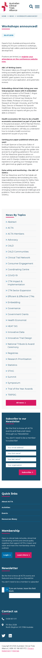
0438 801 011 (11, 619)
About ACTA (7, 502)
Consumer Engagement (20, 263)
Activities (6, 507)
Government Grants (18, 314)
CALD (11, 245)
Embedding (14, 302)
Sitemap (15, 651)
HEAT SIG (13, 326)
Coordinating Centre (18, 269)
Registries (13, 353)
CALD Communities (18, 251)
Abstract (12, 222)
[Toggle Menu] (37, 6)
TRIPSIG (12, 394)
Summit (12, 377)
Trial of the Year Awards (20, 389)
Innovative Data (16, 332)
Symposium (14, 383)
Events (5, 513)
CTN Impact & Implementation (16, 283)
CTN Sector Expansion (19, 290)
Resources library (9, 519)
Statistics (12, 365)
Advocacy (13, 239)
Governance (14, 308)
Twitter (3, 635)
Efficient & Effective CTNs (21, 296)
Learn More (22, 555)
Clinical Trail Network (19, 257)
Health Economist (17, 320)
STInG (11, 371)
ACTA (11, 228)
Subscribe (26, 472)
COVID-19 (13, 275)
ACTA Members (16, 234)
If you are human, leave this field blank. (22, 589)
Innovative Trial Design (20, 338)
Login (6, 555)
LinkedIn (10, 635)
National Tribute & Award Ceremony (21, 345)
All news (20, 403)
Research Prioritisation (20, 359)
